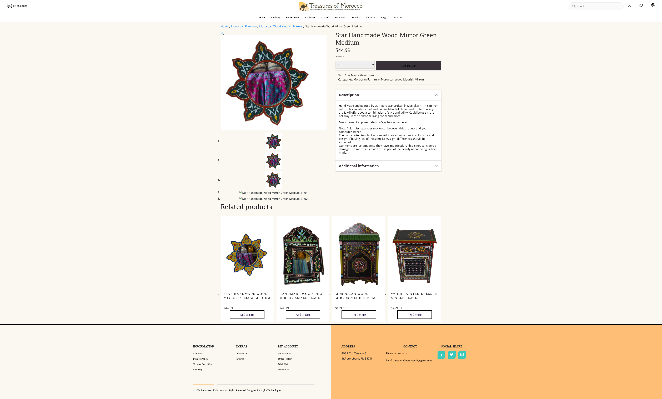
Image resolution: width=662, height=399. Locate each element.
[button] (222, 33)
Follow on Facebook (441, 355)
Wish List (283, 364)
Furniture (340, 17)
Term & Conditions (203, 364)
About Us (370, 17)
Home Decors (292, 17)
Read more (359, 315)
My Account (284, 353)
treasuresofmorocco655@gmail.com (412, 360)
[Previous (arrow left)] (6, 199)
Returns (240, 358)
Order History (285, 358)
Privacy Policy (200, 358)
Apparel (325, 17)
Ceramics (355, 17)
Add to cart (408, 66)
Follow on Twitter (452, 355)
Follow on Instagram (462, 355)
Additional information (359, 165)
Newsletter (283, 369)
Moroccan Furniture (244, 26)
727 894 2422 (400, 353)
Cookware (310, 17)
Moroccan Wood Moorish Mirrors (280, 26)
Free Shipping (20, 5)
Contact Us (397, 17)
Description (349, 94)
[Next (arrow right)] (656, 199)
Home (262, 17)
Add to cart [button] (247, 315)
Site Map (197, 369)
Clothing (275, 17)
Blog (383, 17)
